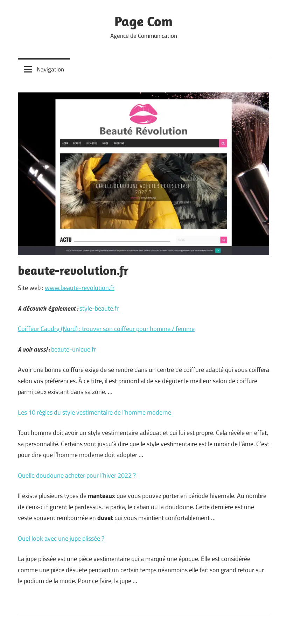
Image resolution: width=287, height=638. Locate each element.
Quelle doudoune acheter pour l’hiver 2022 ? (77, 475)
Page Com (143, 21)
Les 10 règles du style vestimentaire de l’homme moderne (94, 412)
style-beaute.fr (99, 308)
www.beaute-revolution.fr (79, 287)
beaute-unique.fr (73, 349)
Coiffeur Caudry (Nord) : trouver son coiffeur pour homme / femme (106, 328)
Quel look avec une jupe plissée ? (61, 538)
